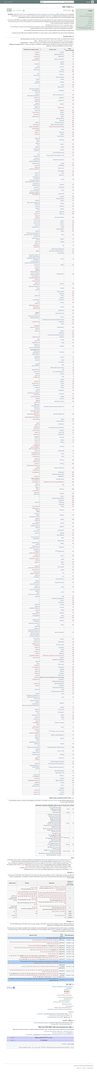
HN (73, 336)
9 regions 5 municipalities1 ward (36, 722)
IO (73, 367)
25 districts (37, 438)
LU (73, 450)
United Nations (48, 863)
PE (73, 576)
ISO (41, 1040)
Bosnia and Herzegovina (58, 94)
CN (73, 179)
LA (73, 427)
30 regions (37, 734)
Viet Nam (62, 775)
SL (73, 664)
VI (73, 772)
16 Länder (37, 206)
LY (73, 456)
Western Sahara (60, 229)
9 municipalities (36, 667)
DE (73, 206)
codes (66, 14)
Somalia (62, 671)
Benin (62, 116)
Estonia (62, 225)
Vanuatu (62, 778)
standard (26, 14)
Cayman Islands (60, 421)
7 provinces (37, 187)
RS (73, 624)
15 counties (37, 225)
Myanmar (61, 489)
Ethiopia (62, 239)
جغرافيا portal (9, 987)
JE (73, 379)
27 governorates (36, 227)
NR (73, 562)
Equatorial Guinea (60, 313)
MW (73, 519)
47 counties (37, 387)
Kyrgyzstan (61, 390)
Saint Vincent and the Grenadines (56, 763)
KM (73, 398)
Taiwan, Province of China (58, 731)
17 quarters (37, 463)
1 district (38, 750)
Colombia (61, 184)
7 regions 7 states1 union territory (36, 489)
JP (73, 385)
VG (73, 770)
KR (73, 414)
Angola (62, 69)
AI (73, 62)
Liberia (62, 440)
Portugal (62, 607)
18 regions (37, 671)
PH (73, 586)
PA (73, 572)
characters (70, 883)
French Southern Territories (57, 691)
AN (11, 973)
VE (73, 767)
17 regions (37, 586)
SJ (73, 659)
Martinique (61, 500)
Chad (62, 689)
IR (73, 371)
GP (73, 310)
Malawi (62, 519)
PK (73, 592)
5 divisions (37, 717)
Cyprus (62, 200)
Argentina (61, 74)
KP (73, 406)
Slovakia (62, 661)
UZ (73, 758)
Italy (63, 376)
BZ (73, 147)
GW (73, 327)
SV (73, 679)
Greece (62, 316)
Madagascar (61, 476)
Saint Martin (56, 819)
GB (73, 273)
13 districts (37, 709)
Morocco (62, 459)
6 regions (37, 231)
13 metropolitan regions (34, 255)
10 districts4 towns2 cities (37, 140)
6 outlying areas (36, 752)
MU (73, 509)
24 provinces (37, 222)
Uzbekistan (61, 758)
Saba (57, 836)
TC (73, 687)
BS (73, 132)
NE (73, 537)
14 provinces (36, 245)
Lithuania (62, 446)
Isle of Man (61, 362)
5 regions (37, 211)
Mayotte (62, 788)
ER (73, 231)
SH (73, 655)
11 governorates (36, 569)
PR (73, 602)
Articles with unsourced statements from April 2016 (58, 1047)
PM (73, 598)
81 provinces (37, 587)
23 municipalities (36, 472)
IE (73, 357)
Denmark (62, 211)
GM (73, 302)
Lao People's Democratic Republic (56, 427)
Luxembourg (61, 450)
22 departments (36, 321)
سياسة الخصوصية (90, 1067)
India (62, 364)
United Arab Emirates (59, 54)
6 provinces (37, 476)
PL (73, 596)
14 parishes (37, 381)
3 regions (37, 103)
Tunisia (62, 715)
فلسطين (62, 604)
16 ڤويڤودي (37, 596)
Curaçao (62, 196)
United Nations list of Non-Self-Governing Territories (59, 1009)
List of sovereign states (64, 1000)
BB (73, 97)
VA (73, 761)
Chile (62, 173)
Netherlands (61, 551)
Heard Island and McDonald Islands (56, 334)
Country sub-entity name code (60, 1033)
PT (73, 607)
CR (73, 187)
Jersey (62, 379)
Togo (62, 693)
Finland (62, 241)
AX (73, 86)
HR (73, 339)
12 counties (37, 63)
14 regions (37, 533)
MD (73, 467)
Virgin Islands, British (59, 770)
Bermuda (62, 120)
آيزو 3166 (48, 1037)
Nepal (62, 559)
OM (73, 569)
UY (73, 754)
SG (73, 653)
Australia (62, 82)
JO (73, 383)
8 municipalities (36, 615)
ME (73, 472)
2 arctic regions (36, 556)
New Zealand (61, 566)
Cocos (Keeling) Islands (58, 152)
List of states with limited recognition (61, 1002)
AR (73, 74)
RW (73, 639)
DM (73, 213)
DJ (73, 208)
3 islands (38, 398)
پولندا (63, 596)
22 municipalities (36, 194)
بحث (42, 1)
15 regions (37, 173)
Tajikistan (62, 703)
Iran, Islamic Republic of (58, 371)
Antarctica (61, 71)
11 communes (36, 434)
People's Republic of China (37, 864)
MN (73, 493)
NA (73, 533)
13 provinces (37, 641)
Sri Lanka (61, 437)
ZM (73, 792)
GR (73, 316)
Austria (62, 79)
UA (73, 738)
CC (73, 152)
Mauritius (62, 509)
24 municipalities (36, 479)
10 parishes (37, 213)
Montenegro (61, 472)
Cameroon (61, 175)
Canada (62, 149)
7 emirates (37, 54)
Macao (62, 496)
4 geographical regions (34, 742)
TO (73, 717)
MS (73, 504)
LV (73, 453)
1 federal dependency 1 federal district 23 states (35, 767)
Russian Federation (59, 632)
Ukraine (62, 738)
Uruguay (62, 754)
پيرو (63, 576)
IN (73, 364)
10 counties (37, 444)
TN (73, 715)
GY (73, 330)
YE (73, 785)
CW (73, 196)
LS (73, 442)
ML (73, 484)
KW (73, 419)
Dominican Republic (59, 217)
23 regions (37, 689)
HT (73, 342)
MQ (73, 500)
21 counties (37, 651)
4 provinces (37, 356)
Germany (62, 206)
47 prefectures (36, 385)
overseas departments (34, 256)
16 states (37, 610)
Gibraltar (62, 297)
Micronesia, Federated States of (56, 251)
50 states (37, 749)
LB (73, 430)
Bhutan (62, 134)
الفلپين (62, 586)
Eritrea (62, 231)
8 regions (37, 373)
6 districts (37, 147)
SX (73, 681)
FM (73, 251)
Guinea (62, 306)
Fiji (63, 245)
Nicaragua (61, 547)
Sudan (62, 649)
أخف (86, 10)
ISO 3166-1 (48, 15)
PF (73, 578)
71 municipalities (36, 481)
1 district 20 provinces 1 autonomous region (35, 582)
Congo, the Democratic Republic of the (55, 155)
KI (73, 396)
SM (73, 667)
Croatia (62, 339)
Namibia (62, 533)
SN (73, 669)
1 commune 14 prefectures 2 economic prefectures (34, 160)
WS (73, 782)
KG (73, 390)
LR (73, 440)
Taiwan (57, 807)
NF (73, 540)
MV (73, 515)
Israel (62, 360)
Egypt (62, 227)
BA (73, 94)
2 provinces (37, 677)
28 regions (37, 110)
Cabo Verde (61, 193)
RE (73, 617)
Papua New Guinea (59, 582)
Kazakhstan (61, 424)
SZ (73, 685)
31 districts (37, 132)
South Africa (61, 790)
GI (73, 297)
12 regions (37, 458)
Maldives (62, 515)
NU (73, 564)
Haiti (63, 342)
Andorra (62, 52)
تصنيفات (72, 1047)
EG (73, 227)
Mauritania (61, 502)
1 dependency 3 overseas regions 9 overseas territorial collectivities (32, 261)
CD (73, 155)
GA (73, 264)
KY (73, 421)
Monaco (62, 463)
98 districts (37, 204)
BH (73, 112)
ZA (73, 790)
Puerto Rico (61, 602)
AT (73, 79)
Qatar (62, 615)
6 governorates (36, 419)
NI (73, 547)
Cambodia (61, 393)
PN (73, 600)
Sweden (62, 651)
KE (73, 387)
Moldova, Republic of (59, 467)
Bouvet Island (61, 136)
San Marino (61, 667)
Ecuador (62, 222)
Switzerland (61, 165)
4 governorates (36, 112)
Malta (62, 506)
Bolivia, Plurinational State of (57, 124)
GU (73, 323)
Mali (63, 484)
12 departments (36, 116)
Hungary (62, 346)
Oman (62, 569)
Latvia (62, 453)
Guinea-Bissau (60, 327)
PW (73, 610)
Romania (62, 620)
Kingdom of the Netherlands (64, 861)
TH (73, 697)
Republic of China (20, 864)
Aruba (62, 84)
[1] (50, 22)
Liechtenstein (61, 434)
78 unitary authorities (35, 271)
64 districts (37, 101)
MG (73, 476)
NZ (73, 566)
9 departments (36, 124)
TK (73, 707)
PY (73, 612)
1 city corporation (36, 276)
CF (73, 159)
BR (73, 129)
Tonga (62, 717)
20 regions (37, 375)
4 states (38, 251)
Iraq (63, 369)
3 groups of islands (35, 396)
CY (73, 200)
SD (73, 649)
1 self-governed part (35, 317)
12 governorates (36, 383)
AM (73, 66)
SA (73, 641)
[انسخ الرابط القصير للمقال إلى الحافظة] (73, 7)
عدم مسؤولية (79, 1067)
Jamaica (62, 381)
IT (73, 376)
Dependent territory (66, 1004)
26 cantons (37, 165)
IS (73, 373)
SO (73, 671)
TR (73, 719)
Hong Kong (61, 332)
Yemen (62, 785)
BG (73, 110)
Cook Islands (61, 171)
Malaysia (62, 526)
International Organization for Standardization (46, 14)
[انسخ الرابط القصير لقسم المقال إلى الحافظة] (73, 36)
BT (73, 134)
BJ (73, 116)
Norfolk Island (61, 540)
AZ (73, 90)
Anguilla (62, 62)
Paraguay (61, 612)
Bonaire (57, 835)
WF (73, 780)
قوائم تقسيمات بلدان (36, 1047)
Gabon (62, 264)
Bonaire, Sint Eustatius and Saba (56, 126)
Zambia (62, 792)
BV (73, 136)
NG (73, 543)
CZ (73, 203)
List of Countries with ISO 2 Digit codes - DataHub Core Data (58, 1031)
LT (73, 446)
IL (73, 360)
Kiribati (62, 396)
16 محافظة (37, 604)
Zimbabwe (61, 794)
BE (73, 104)
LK (73, 437)
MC (73, 463)
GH (73, 295)
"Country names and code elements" (59, 1015)
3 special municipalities (34, 126)
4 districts (37, 122)
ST (73, 677)
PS (73, 604)
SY (73, 683)
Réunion (62, 617)
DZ (73, 220)
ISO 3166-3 (66, 993)
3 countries (37, 551)
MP (73, 498)
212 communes (36, 657)
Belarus (62, 144)
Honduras (61, 336)
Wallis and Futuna (60, 780)
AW (73, 84)
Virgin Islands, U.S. (59, 772)
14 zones (37, 560)
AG (73, 59)
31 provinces (37, 371)
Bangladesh (61, 100)
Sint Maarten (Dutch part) (58, 681)
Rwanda (62, 639)
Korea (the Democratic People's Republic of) (54, 406)
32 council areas (36, 280)
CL (73, 173)
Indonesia (61, 352)
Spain (62, 234)
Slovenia (62, 657)
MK (73, 481)
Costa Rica (61, 187)
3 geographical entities (34, 655)
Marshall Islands (60, 479)
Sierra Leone (61, 664)
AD (73, 52)
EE (73, 225)
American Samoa (60, 77)
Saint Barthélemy (60, 118)
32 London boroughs (35, 274)
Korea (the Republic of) (58, 414)
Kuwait (62, 419)
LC (73, 432)
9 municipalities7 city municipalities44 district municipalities (34, 447)
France (62, 258)
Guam (62, 323)
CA (73, 149)
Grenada (62, 283)
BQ (73, 126)
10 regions (37, 175)
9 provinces (37, 264)
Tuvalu (62, 727)
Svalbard (57, 843)
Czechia (62, 203)
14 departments (36, 679)
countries (39, 15)
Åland (57, 812)
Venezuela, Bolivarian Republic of (56, 767)
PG (73, 582)
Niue (63, 564)
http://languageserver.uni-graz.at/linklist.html (62, 1034)
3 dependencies (36, 508)
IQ (73, 369)
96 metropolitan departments (33, 258)
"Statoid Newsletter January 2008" (59, 1017)
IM (73, 362)
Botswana (61, 139)
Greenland (61, 299)
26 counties (37, 357)
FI (73, 241)
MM (73, 489)
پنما (63, 572)
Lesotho (62, 442)
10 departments (36, 342)
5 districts (37, 653)
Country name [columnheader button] (52, 49)
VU (73, 778)
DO (73, 217)
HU (73, 346)
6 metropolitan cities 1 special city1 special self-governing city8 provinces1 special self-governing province (32, 414)
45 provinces (37, 108)
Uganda (62, 743)
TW (73, 731)
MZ (73, 530)
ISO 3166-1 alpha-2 (59, 25)
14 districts (37, 562)
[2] (20, 42)
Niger (62, 537)
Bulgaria (62, 110)
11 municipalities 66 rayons (34, 90)
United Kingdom (60, 273)
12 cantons (37, 450)
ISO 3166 (21, 14)
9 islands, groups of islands (33, 747)
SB (73, 644)
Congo (62, 163)
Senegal (62, 669)
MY (73, 526)
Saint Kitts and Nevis (59, 401)
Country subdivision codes (25, 1047)
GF (73, 291)
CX (73, 198)
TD (73, 689)
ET (73, 239)
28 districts (37, 520)
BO (73, 124)
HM (73, 334)
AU (73, 82)
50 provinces (37, 236)
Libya (62, 456)
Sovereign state (67, 998)
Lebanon (62, 430)
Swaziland (61, 685)
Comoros (62, 398)
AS (73, 77)
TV (73, 727)
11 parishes (37, 97)
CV (73, 193)
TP (48, 945)
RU (73, 632)
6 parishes (37, 763)
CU (73, 190)
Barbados (61, 97)
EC (73, 222)
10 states (37, 675)
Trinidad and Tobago (59, 722)
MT (73, 506)
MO (73, 496)
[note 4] (49, 843)
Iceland (62, 373)
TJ (73, 703)
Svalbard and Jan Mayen (58, 659)
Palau (62, 610)
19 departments (36, 754)
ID (73, 352)
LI (73, 434)
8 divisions (37, 99)
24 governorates (36, 715)
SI (73, 657)
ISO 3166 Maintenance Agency (42, 1022)
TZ (73, 734)
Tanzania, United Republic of (57, 734)
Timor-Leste (61, 709)
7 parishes (37, 52)
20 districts (37, 134)
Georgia (62, 288)
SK (73, 661)
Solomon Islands (60, 644)
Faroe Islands (61, 253)
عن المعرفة (84, 1067)
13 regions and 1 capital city (33, 202)
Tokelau (62, 707)
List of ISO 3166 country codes (64, 995)
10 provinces (37, 104)
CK (73, 171)
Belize (62, 147)
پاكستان (62, 592)
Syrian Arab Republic (59, 683)
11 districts (37, 279)
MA (73, 459)
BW (73, 139)
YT (73, 788)
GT (73, 321)
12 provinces (37, 549)
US (73, 750)
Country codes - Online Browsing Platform (61, 1024)
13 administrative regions (34, 316)
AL (73, 63)
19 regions (37, 241)
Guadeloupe (61, 310)
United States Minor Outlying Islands (55, 747)
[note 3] (49, 834)
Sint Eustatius (55, 838)
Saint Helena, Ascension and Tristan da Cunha (53, 655)
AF (73, 56)
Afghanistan (61, 56)
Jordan (62, 383)
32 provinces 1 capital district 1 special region (36, 353)
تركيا (63, 719)
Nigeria (62, 543)
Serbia (62, 624)
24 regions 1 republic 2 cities (37, 738)
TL (73, 709)
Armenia (62, 66)
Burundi (62, 114)
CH (73, 165)
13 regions (37, 106)
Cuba (62, 190)
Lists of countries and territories (65, 997)
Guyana (62, 330)
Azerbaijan (61, 90)
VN (73, 775)
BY (73, 144)
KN (73, 401)
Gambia (62, 302)
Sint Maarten (56, 841)
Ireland (62, 357)
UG (73, 743)
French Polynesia (60, 578)
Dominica (62, 213)
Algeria (62, 220)
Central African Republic (58, 159)
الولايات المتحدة (60, 750)
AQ (73, 71)
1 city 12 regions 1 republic (37, 758)
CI (73, 168)
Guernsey (61, 293)
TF (73, 691)
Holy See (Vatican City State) (57, 761)
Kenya (62, 387)
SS (73, 675)
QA (73, 615)
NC (73, 535)
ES (73, 234)
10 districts (37, 432)
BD (73, 100)
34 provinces (37, 56)
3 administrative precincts (34, 780)
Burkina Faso (61, 107)
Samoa (62, 782)
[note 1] (62, 837)
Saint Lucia (61, 432)
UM (73, 747)
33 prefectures (36, 308)
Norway (62, 555)
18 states (37, 649)
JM (73, 381)
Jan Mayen (56, 845)
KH (73, 393)
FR (73, 258)
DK (73, 211)
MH (73, 479)
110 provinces (36, 377)
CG (73, 163)
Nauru (62, 562)
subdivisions (20, 15)
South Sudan (61, 675)
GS (73, 319)
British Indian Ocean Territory (57, 367)
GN (73, 306)
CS (57, 949)
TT (73, 722)
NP (73, 559)
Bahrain (62, 112)
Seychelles (61, 647)
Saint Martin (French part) (58, 474)
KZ (73, 424)
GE (73, 288)
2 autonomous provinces (34, 623)
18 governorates (36, 369)
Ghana (62, 295)
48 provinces (37, 220)
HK (73, 332)
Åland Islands (61, 86)
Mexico (62, 523)
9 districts (37, 509)
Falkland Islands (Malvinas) (57, 249)
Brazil (62, 129)
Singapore (61, 653)
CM (73, 175)
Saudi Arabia (61, 641)
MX (73, 523)
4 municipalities (36, 299)
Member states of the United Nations (62, 1007)
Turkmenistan (61, 712)
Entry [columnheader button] (69, 49)
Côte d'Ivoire (61, 168)
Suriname (61, 673)
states (33, 15)
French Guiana (60, 291)
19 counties (37, 554)
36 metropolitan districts (34, 277)
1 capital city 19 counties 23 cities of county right (34, 346)
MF (73, 474)
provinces (28, 15)
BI (73, 114)
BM (73, 120)
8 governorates (36, 430)
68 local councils (36, 506)
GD (73, 283)
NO (73, 555)
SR (73, 673)
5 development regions (34, 558)
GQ (73, 313)
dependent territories (19, 21)
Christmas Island (60, 198)
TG (73, 693)
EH (73, 229)
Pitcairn (62, 600)
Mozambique (61, 530)
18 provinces (37, 69)
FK (73, 249)
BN (73, 122)
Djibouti (62, 208)
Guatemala (61, 321)
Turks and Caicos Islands (58, 687)
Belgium (62, 104)
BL (73, 118)
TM (73, 712)
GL (73, 299)
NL (73, 551)
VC (73, 763)
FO (73, 253)
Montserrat (61, 504)
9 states (38, 79)
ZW (73, 794)
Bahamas (61, 132)
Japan (62, 385)
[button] (92, 2)
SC (73, 647)
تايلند (63, 697)
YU (57, 940)
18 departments (36, 336)
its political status (37, 863)
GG (73, 293)
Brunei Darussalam (59, 122)
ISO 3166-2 (64, 1044)
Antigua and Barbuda (59, 59)
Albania (62, 63)
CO (73, 184)
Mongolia (62, 493)
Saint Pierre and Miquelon (58, 598)
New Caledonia (60, 535)
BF (73, 107)
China (62, 179)
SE (73, 651)
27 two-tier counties (35, 273)
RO (73, 620)
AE (73, 54)
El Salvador (61, 679)
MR (73, 502)
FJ (73, 245)
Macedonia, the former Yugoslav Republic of (54, 481)
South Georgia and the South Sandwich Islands (53, 319)
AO (73, 69)
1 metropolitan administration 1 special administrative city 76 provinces (33, 697)
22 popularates (36, 456)
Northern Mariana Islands (58, 498)
